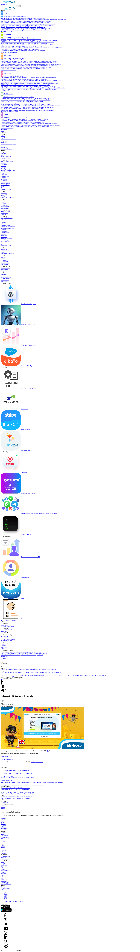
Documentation (5, 859)
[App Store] (5, 907)
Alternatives (4, 850)
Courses (3, 841)
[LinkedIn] (5, 938)
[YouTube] (6, 930)
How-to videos (4, 835)
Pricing (2, 131)
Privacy (6, 895)
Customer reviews (5, 848)
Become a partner (5, 888)
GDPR (5, 897)
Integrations (4, 281)
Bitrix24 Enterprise (5, 829)
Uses (2, 851)
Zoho (2, 866)
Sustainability (4, 828)
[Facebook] (5, 917)
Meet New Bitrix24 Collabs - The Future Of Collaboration (16, 798)
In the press (3, 827)
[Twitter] (6, 921)
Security (6, 898)
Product (3, 821)
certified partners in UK (37, 762)
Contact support (5, 837)
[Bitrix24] (8, 3)
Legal (5, 892)
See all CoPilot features (7, 128)
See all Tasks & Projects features (9, 52)
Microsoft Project (5, 870)
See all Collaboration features (8, 70)
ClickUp (3, 863)
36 (7, 802)
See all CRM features (6, 31)
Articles (3, 846)
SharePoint (3, 873)
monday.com (4, 865)
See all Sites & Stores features (8, 90)
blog (48, 751)
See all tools (4, 129)
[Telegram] (5, 925)
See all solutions (5, 280)
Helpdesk (3, 832)
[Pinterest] (5, 943)
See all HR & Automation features (9, 111)
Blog (2, 679)
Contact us (3, 825)
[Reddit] (6, 947)
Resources (3, 853)
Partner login (4, 889)
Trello (2, 867)
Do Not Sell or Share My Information (13, 901)
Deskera (3, 872)
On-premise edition (5, 856)
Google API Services (6, 884)
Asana (2, 862)
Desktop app (4, 881)
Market (2, 878)
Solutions (3, 847)
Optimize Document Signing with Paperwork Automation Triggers (18, 793)
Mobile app (3, 879)
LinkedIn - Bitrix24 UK (7, 759)
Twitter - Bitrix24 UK (6, 756)
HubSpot (3, 869)
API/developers (5, 882)
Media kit (3, 824)
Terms (5, 894)
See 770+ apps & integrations (8, 620)
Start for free (4, 4)
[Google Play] (6, 911)
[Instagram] (5, 934)
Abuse (5, 899)
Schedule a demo (5, 838)
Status (2, 840)
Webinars (3, 834)
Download (3, 857)
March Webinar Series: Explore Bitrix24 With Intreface (15, 789)
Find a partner (4, 886)
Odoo (2, 875)
